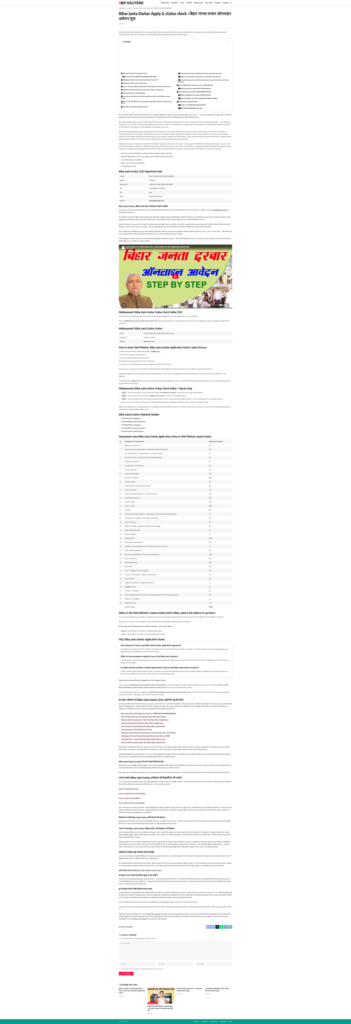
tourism (127, 587)
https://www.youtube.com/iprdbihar (132, 803)
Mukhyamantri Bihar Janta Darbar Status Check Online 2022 (140, 80)
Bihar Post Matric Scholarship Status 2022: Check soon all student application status (132, 991)
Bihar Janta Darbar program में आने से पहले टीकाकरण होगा (196, 88)
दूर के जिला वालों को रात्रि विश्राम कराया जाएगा (191, 108)
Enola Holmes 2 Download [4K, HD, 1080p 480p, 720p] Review (143, 726)
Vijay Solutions (131, 3)
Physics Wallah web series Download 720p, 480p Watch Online (143, 717)
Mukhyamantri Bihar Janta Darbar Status (135, 83)
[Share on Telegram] (226, 927)
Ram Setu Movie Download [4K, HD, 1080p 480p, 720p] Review (143, 742)
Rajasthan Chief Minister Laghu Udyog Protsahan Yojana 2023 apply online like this (160, 1008)
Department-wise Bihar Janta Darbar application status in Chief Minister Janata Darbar (145, 97)
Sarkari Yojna (153, 1003)
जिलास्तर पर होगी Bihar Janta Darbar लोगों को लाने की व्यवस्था (196, 95)
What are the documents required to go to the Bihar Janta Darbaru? (201, 76)
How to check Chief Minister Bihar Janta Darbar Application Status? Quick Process (147, 86)
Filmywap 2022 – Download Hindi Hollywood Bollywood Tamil (143, 739)
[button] (231, 2)
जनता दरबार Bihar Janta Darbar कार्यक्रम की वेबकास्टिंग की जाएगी (195, 92)
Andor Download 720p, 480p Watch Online (136, 729)
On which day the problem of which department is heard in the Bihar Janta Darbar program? (203, 81)
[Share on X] (217, 927)
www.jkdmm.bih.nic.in (156, 200)
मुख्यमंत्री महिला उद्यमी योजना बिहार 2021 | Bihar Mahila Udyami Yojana (140, 870)
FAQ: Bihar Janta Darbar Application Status (135, 107)
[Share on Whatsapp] (222, 927)
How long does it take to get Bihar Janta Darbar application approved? (201, 73)
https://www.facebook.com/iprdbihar (132, 793)
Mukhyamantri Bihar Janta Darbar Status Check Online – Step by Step (143, 90)
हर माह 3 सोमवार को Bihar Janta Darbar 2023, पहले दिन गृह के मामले (196, 85)
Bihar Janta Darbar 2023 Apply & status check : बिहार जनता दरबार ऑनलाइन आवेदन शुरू (148, 713)
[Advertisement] (175, 56)
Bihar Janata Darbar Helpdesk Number (134, 93)
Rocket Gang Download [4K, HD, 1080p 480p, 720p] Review (142, 723)
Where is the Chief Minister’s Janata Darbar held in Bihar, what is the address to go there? (146, 102)
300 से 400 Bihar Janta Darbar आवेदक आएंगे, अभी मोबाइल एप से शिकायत (199, 98)
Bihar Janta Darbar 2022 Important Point (135, 73)
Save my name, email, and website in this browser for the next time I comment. (142, 969)
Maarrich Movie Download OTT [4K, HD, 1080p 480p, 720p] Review (144, 720)
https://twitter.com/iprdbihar (129, 798)
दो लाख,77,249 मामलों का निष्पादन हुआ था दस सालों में (193, 105)
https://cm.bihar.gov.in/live (128, 789)
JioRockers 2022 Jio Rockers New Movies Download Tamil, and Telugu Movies (148, 733)
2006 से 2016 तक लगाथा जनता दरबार (188, 101)
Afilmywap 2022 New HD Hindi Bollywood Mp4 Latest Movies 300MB (145, 736)
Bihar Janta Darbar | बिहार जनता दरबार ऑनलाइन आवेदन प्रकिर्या (140, 76)
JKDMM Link (155, 351)
